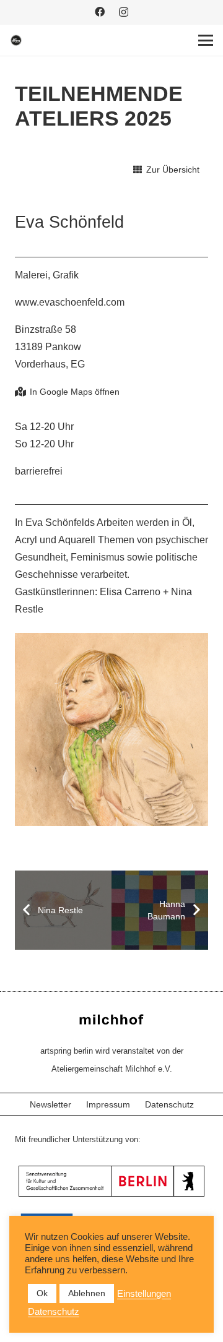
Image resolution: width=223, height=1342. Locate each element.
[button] (205, 40)
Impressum (108, 1104)
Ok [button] (42, 1293)
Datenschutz (169, 1104)
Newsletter (50, 1104)
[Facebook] (100, 12)
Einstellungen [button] (144, 1294)
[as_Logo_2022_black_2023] (16, 40)
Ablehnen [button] (86, 1293)
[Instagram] (123, 12)
